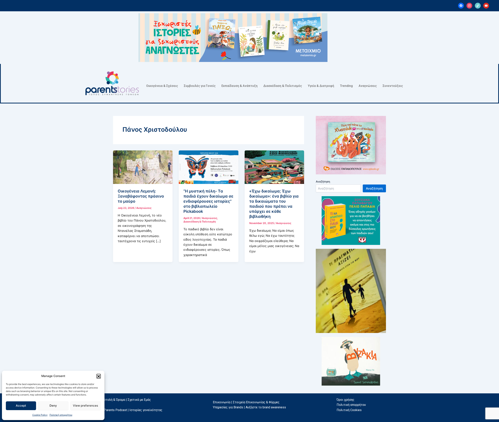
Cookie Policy (40, 414)
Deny (53, 405)
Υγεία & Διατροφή (321, 86)
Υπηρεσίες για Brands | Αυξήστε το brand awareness (249, 407)
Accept (21, 405)
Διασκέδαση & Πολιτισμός (282, 86)
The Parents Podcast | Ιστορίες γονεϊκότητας (130, 410)
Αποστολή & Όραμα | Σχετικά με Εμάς (124, 400)
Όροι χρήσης (345, 400)
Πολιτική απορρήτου (61, 414)
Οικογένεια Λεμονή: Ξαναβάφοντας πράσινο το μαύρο (141, 196)
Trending (346, 86)
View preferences (85, 405)
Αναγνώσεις (368, 86)
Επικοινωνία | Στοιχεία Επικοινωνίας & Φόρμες (246, 402)
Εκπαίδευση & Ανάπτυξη (239, 86)
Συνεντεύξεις (393, 86)
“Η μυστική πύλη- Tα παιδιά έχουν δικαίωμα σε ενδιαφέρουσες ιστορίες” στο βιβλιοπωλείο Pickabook (208, 201)
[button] (99, 376)
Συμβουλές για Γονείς (200, 86)
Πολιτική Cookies (349, 410)
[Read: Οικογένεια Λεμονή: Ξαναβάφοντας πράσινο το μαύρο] (143, 167)
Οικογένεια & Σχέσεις (162, 86)
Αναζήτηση (323, 181)
